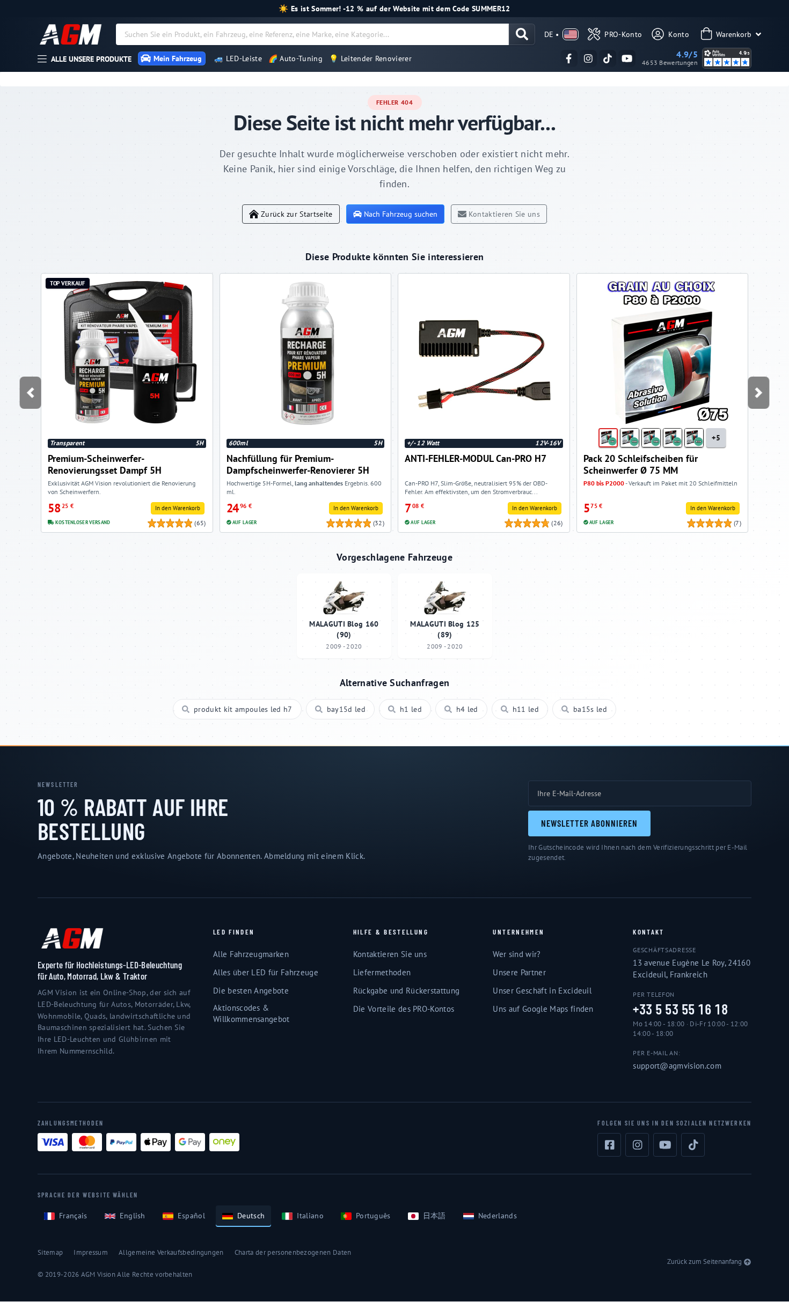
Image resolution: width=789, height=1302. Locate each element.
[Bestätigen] (522, 34)
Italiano (310, 1215)
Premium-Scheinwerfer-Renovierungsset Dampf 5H (105, 464)
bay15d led (346, 709)
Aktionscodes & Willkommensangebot (251, 1013)
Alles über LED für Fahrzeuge (265, 972)
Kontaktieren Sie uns (504, 214)
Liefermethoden (382, 972)
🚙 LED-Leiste (238, 58)
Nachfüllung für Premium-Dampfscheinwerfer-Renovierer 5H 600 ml (298, 464)
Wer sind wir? (516, 954)
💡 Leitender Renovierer (370, 58)
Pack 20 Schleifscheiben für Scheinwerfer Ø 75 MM (640, 464)
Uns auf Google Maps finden (543, 1009)
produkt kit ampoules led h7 (243, 709)
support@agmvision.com (677, 1066)
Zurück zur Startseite (297, 214)
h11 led (526, 709)
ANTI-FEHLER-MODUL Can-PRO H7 (475, 458)
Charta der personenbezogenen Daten (293, 1252)
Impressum (91, 1252)
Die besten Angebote (251, 990)
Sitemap (50, 1252)
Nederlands (497, 1215)
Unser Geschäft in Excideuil (542, 990)
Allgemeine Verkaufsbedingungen (171, 1252)
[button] (30, 393)
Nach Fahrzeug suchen (400, 214)
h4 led (467, 709)
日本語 (434, 1215)
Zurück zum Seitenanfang (704, 1261)
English (132, 1215)
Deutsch (251, 1215)
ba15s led (590, 709)
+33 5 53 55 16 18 (680, 1009)
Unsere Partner (519, 972)
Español (191, 1215)
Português (373, 1215)
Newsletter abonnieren (589, 823)
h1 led (411, 709)
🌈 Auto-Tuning (295, 58)
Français (73, 1215)
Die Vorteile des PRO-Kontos (404, 1009)
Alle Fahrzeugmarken (251, 954)
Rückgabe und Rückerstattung (406, 990)
